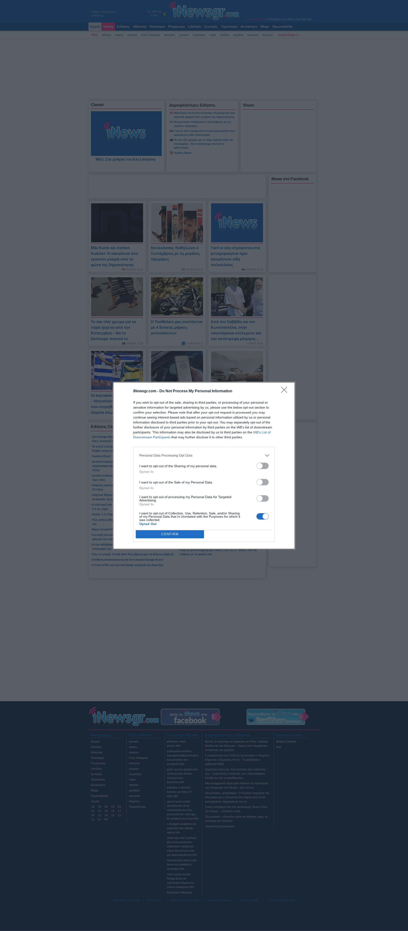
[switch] (262, 466)
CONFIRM (170, 534)
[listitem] (204, 455)
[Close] (285, 391)
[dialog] (204, 465)
